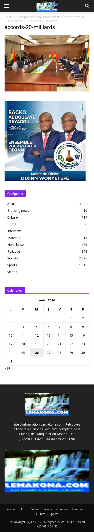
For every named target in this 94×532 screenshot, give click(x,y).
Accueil (11, 509)
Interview (14, 231)
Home (9, 17)
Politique (13, 251)
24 (10, 352)
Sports (12, 265)
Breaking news (18, 210)
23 (83, 344)
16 (83, 335)
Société (12, 258)
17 (10, 344)
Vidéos (12, 272)
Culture (12, 217)
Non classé (15, 244)
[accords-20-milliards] (47, 90)
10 (10, 335)
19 (37, 344)
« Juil (8, 368)
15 (71, 335)
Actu (10, 204)
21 (59, 344)
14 (59, 335)
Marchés (13, 238)
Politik (34, 509)
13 (48, 335)
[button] (87, 6)
